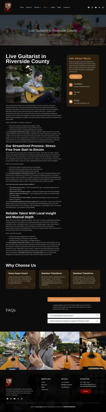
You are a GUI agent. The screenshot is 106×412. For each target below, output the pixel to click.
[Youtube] (95, 7)
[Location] (70, 85)
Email (76, 100)
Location (78, 84)
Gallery (53, 7)
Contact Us (66, 7)
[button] (37, 7)
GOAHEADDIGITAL (70, 407)
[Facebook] (88, 7)
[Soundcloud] (99, 7)
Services (36, 7)
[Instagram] (102, 7)
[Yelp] (92, 7)
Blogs (59, 7)
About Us (29, 7)
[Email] (70, 101)
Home (22, 7)
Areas (45, 7)
